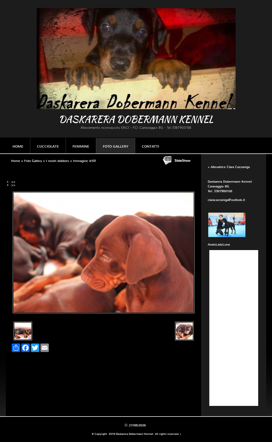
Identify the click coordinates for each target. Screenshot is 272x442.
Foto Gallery (115, 146)
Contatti (150, 146)
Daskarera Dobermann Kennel (136, 119)
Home (17, 146)
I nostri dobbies (57, 161)
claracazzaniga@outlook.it (226, 200)
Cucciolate (48, 146)
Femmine (81, 146)
